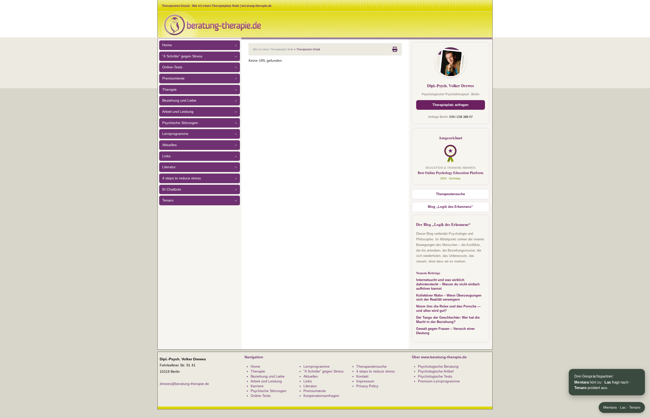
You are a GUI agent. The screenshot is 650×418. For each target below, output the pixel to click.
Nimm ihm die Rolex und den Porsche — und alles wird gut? (448, 309)
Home (199, 45)
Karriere (257, 386)
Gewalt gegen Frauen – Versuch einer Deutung (445, 331)
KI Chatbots (199, 189)
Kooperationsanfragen (321, 396)
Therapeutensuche (450, 194)
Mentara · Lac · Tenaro (621, 407)
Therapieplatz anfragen (450, 105)
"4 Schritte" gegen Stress (199, 56)
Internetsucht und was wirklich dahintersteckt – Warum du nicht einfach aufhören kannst (448, 284)
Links (199, 156)
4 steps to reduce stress (199, 178)
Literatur (199, 167)
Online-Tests (199, 67)
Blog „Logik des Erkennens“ (450, 207)
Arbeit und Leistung (199, 112)
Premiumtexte (199, 78)
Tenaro (199, 200)
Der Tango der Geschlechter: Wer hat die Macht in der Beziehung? (448, 320)
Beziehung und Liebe (199, 100)
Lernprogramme (199, 134)
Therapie (199, 89)
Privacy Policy (367, 386)
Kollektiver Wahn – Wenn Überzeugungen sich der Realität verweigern (448, 298)
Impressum (365, 381)
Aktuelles (199, 145)
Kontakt (362, 376)
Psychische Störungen (199, 123)
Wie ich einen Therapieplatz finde (273, 49)
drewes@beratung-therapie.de (184, 384)
